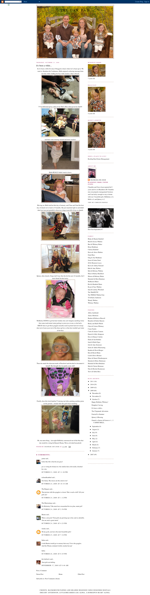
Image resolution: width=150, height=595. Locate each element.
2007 (92, 454)
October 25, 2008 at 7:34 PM (54, 535)
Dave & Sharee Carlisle (95, 337)
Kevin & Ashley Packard (95, 266)
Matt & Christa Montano (96, 366)
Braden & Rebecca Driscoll (96, 318)
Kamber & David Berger (95, 350)
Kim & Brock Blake (94, 353)
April (94, 442)
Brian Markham (93, 247)
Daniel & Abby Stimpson (96, 334)
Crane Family (92, 329)
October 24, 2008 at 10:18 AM (55, 484)
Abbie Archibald (93, 313)
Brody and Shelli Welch (95, 323)
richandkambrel (47, 477)
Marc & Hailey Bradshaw (96, 273)
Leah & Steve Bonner (94, 355)
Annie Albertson (93, 315)
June (94, 435)
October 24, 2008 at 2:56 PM (54, 509)
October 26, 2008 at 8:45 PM (54, 554)
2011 (92, 381)
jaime (43, 458)
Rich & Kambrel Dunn (95, 284)
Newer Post (39, 574)
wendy (44, 528)
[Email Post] (69, 446)
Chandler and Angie (98, 180)
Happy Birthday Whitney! (100, 402)
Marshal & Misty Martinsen (96, 361)
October (95, 399)
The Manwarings (47, 503)
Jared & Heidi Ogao (94, 342)
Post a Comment (41, 570)
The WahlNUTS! (93, 292)
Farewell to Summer (98, 414)
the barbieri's (46, 559)
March (94, 445)
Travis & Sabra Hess (94, 371)
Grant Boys (91, 255)
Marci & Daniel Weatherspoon (97, 358)
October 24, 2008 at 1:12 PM (54, 498)
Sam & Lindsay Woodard (96, 290)
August (94, 429)
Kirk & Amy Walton (94, 268)
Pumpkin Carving (97, 405)
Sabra (43, 540)
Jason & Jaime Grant (94, 260)
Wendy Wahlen (93, 300)
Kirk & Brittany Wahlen (95, 271)
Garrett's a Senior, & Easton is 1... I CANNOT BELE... (102, 421)
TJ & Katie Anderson (94, 298)
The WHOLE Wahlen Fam (96, 295)
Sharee (44, 514)
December (95, 393)
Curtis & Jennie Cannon (95, 331)
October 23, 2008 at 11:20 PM (55, 472)
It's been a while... (97, 408)
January (95, 451)
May (94, 438)
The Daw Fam (75, 10)
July (93, 432)
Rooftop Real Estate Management (98, 159)
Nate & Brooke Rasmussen (96, 369)
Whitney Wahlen (93, 303)
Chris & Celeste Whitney (96, 326)
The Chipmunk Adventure (100, 411)
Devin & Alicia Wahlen (95, 252)
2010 (92, 384)
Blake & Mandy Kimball (96, 239)
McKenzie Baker (93, 281)
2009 (92, 387)
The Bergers (45, 489)
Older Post (81, 574)
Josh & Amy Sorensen (95, 345)
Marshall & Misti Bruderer (96, 279)
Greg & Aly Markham (95, 258)
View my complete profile (98, 202)
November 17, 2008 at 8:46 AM (55, 565)
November (95, 396)
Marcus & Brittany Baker (96, 276)
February (95, 448)
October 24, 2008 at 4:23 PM (54, 523)
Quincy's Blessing (97, 417)
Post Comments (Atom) (52, 579)
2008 (92, 390)
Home (60, 574)
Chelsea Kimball (93, 249)
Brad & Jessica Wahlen (95, 241)
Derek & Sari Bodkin (94, 339)
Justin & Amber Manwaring (96, 347)
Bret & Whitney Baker (95, 244)
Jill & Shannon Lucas (94, 263)
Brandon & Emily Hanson (96, 321)
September (95, 426)
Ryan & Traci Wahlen (94, 287)
